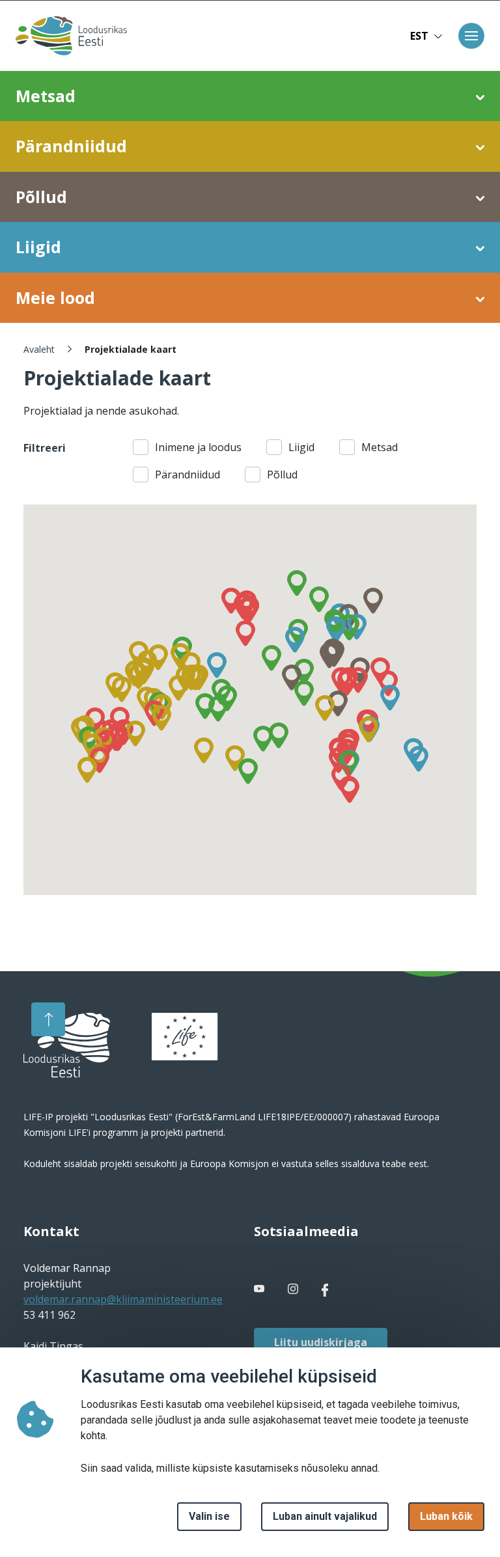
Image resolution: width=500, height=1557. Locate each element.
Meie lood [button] (55, 297)
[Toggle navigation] (471, 36)
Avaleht (39, 349)
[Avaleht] (67, 36)
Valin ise (209, 1516)
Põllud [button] (41, 197)
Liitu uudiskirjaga (320, 1342)
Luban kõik (446, 1516)
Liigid (301, 447)
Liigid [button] (38, 247)
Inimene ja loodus (198, 447)
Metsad (379, 447)
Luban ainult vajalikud (325, 1516)
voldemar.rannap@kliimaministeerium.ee (123, 1299)
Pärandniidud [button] (71, 146)
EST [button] (419, 36)
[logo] (66, 1045)
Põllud (282, 474)
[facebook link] (260, 1289)
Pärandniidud (187, 474)
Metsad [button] (46, 96)
